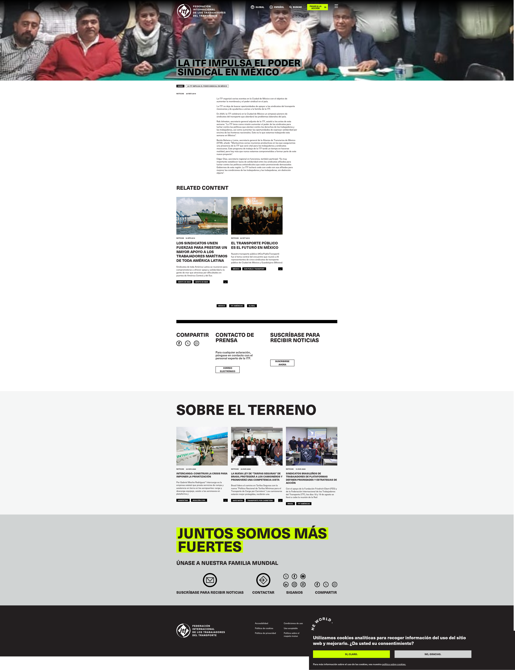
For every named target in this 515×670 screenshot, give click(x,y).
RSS (303, 584)
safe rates (238, 500)
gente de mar (184, 282)
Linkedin (286, 584)
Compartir (192, 334)
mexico (236, 269)
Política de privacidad (265, 633)
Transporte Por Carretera (260, 500)
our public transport (254, 269)
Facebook (294, 576)
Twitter (286, 576)
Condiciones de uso (293, 623)
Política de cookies (264, 628)
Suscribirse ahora (282, 363)
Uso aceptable (291, 628)
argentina (183, 500)
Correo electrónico (227, 369)
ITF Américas (237, 306)
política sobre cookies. (394, 664)
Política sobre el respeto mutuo (291, 634)
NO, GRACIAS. (433, 654)
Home (180, 86)
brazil (290, 503)
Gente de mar (201, 282)
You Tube (303, 576)
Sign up (210, 581)
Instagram (294, 584)
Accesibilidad (261, 623)
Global (252, 306)
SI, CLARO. (351, 654)
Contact (263, 581)
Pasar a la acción (315, 7)
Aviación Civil (199, 500)
